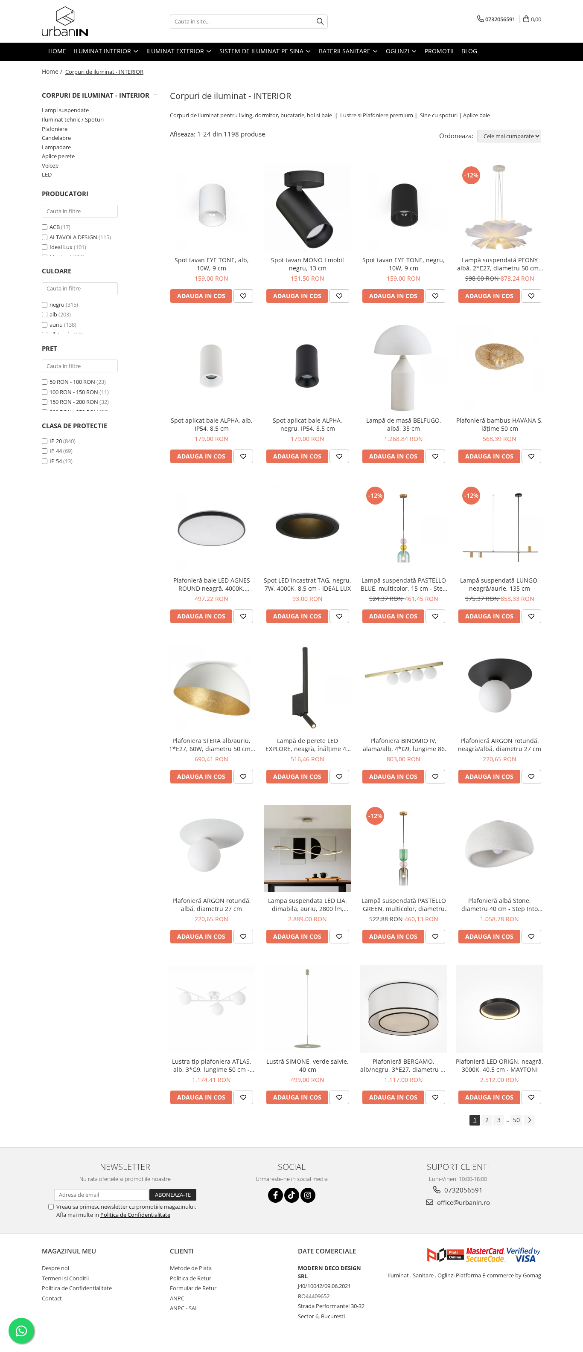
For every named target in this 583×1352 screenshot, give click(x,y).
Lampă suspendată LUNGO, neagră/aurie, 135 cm (499, 584)
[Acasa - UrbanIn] (84, 21)
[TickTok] (291, 1195)
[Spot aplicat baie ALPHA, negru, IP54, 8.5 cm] (307, 368)
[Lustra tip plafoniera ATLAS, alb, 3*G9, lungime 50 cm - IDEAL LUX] (211, 1009)
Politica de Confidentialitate (135, 1215)
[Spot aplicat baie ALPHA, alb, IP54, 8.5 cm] (211, 368)
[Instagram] (307, 1195)
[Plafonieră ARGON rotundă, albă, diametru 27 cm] (211, 848)
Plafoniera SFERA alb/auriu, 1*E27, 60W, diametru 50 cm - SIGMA (211, 745)
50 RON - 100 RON (72, 382)
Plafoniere (54, 129)
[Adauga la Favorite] (243, 296)
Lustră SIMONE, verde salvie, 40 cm (307, 1065)
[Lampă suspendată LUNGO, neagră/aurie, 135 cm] (499, 528)
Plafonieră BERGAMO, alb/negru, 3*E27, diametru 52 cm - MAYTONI (403, 1065)
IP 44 (56, 451)
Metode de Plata (191, 1268)
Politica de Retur (190, 1278)
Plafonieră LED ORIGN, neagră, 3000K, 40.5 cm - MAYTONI (499, 1065)
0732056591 (463, 1190)
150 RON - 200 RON (74, 402)
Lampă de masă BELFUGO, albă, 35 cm (403, 424)
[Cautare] (320, 22)
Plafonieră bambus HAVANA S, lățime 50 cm (499, 424)
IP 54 (56, 461)
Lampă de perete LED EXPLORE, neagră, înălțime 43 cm (307, 745)
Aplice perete (58, 156)
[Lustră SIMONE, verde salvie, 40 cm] (307, 1009)
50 (516, 1120)
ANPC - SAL (184, 1308)
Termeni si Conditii (65, 1278)
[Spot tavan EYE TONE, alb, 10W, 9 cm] (211, 208)
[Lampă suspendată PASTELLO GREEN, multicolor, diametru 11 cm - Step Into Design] (403, 848)
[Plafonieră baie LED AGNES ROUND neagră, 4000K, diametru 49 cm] (211, 528)
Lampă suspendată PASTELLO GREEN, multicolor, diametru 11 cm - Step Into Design (403, 904)
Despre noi (55, 1268)
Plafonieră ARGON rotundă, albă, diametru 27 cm (211, 904)
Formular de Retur (193, 1288)
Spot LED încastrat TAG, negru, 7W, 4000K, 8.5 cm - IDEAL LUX (307, 584)
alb (53, 314)
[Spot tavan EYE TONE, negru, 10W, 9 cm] (403, 208)
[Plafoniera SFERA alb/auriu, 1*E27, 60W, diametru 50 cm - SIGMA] (211, 688)
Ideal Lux (61, 247)
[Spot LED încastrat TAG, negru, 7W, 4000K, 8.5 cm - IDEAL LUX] (307, 528)
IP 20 (56, 441)
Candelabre (56, 138)
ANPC (177, 1298)
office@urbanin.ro (462, 1202)
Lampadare (56, 147)
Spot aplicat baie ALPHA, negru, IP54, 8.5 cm (307, 424)
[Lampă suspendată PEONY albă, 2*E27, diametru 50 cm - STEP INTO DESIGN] (499, 208)
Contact (52, 1298)
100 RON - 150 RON (74, 392)
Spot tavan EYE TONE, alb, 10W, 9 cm (212, 264)
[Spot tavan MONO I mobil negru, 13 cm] (307, 208)
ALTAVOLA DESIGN (73, 237)
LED (47, 174)
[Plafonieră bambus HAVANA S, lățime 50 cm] (499, 368)
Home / (53, 71)
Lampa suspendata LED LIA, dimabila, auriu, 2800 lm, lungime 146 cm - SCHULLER (308, 904)
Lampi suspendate (65, 110)
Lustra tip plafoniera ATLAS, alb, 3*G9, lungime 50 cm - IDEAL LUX (211, 1065)
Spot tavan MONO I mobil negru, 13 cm (307, 264)
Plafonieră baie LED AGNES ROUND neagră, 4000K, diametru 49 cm (211, 584)
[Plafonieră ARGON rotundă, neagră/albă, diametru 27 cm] (499, 688)
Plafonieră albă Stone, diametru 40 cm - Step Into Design (499, 904)
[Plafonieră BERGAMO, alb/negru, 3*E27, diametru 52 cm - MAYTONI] (403, 1009)
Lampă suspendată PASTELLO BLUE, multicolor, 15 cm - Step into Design (403, 584)
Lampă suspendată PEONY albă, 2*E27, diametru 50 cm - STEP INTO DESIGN (499, 264)
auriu (56, 324)
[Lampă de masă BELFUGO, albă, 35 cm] (403, 368)
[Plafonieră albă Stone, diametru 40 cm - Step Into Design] (499, 848)
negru (57, 304)
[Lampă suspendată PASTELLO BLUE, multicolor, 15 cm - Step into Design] (403, 528)
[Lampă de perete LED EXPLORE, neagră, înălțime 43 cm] (307, 688)
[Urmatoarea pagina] (529, 1120)
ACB (55, 227)
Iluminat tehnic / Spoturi (73, 119)
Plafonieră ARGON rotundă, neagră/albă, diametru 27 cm (499, 745)
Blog (469, 51)
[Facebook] (275, 1195)
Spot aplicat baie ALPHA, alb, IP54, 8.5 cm (212, 424)
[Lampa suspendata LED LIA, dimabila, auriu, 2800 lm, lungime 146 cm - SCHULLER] (307, 848)
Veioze (50, 165)
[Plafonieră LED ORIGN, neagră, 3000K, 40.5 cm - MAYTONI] (499, 1009)
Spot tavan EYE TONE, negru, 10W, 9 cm (403, 264)
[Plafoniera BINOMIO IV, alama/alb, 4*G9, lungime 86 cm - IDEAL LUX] (403, 688)
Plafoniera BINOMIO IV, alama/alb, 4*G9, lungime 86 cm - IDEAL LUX (404, 745)
